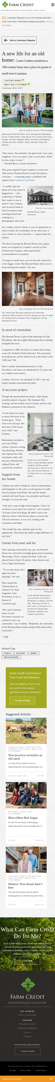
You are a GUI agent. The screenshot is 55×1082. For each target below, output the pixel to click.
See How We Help (22, 700)
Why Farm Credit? (27, 1024)
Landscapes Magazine (27, 1028)
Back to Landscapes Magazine (22, 40)
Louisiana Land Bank (25, 180)
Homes (33, 653)
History (20, 653)
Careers (27, 1032)
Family (8, 653)
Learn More (28, 961)
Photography (11, 657)
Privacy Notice (25, 1070)
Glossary (27, 1036)
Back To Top (48, 1073)
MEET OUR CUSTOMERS (16, 85)
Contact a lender (27, 1051)
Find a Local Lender (27, 1015)
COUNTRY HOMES (13, 80)
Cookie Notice (40, 1070)
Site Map (12, 1070)
